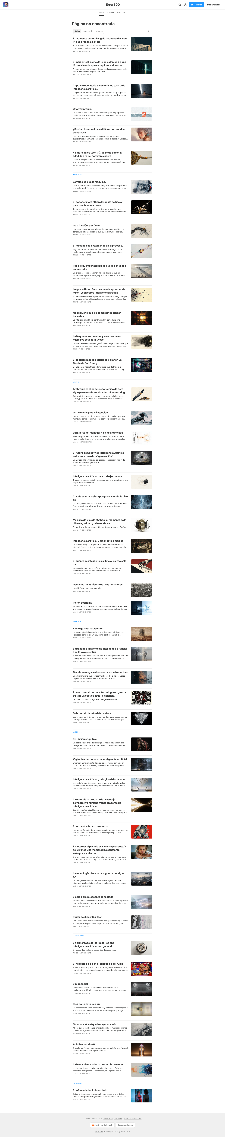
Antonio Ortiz (85, 51)
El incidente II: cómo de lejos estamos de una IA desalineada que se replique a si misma (99, 64)
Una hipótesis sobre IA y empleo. (88, 588)
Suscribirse (196, 4)
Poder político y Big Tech (87, 917)
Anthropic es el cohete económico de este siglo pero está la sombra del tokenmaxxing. (99, 391)
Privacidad (108, 1118)
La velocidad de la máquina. (89, 181)
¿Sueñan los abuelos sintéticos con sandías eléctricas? (99, 131)
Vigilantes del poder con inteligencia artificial (100, 759)
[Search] (179, 4)
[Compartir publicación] (185, 4)
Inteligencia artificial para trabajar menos (97, 476)
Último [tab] (77, 31)
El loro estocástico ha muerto (90, 826)
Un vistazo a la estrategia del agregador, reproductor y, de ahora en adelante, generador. (99, 461)
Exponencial (80, 983)
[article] (112, 46)
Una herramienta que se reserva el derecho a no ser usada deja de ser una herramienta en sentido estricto (99, 677)
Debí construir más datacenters (92, 713)
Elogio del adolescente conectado (93, 896)
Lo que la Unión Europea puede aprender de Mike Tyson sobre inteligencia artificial (99, 291)
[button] (102, 12)
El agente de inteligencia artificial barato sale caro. (99, 563)
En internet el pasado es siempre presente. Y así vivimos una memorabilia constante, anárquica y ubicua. (99, 850)
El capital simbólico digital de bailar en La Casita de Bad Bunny (97, 361)
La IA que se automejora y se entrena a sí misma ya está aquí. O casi (97, 338)
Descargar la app (125, 1125)
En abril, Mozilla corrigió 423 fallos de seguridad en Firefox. (99, 527)
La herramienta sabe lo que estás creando (98, 1064)
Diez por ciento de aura (87, 1004)
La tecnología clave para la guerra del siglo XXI (98, 875)
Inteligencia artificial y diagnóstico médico (98, 540)
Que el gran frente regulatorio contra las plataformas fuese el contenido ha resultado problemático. (100, 1049)
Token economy (82, 602)
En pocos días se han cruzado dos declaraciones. (94, 950)
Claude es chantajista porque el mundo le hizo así (100, 498)
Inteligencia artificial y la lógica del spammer (99, 779)
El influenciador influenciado (90, 1090)
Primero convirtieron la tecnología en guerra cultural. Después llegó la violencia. (99, 694)
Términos (118, 1118)
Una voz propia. (82, 109)
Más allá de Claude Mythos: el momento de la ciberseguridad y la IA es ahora (99, 521)
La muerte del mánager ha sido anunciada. (98, 432)
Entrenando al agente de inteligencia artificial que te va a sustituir (100, 650)
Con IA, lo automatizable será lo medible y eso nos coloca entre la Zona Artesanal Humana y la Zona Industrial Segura (100, 811)
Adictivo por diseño (84, 1044)
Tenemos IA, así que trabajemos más (95, 1024)
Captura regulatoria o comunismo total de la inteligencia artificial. (99, 87)
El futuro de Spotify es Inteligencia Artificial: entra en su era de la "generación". (99, 454)
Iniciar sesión (213, 4)
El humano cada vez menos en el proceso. (98, 245)
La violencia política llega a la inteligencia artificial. (95, 699)
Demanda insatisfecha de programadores (98, 584)
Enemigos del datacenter (88, 628)
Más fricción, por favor (86, 225)
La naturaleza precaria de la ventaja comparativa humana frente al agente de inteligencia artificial (97, 803)
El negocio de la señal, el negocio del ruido (98, 963)
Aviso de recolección (133, 1118)
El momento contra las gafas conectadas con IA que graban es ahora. (100, 40)
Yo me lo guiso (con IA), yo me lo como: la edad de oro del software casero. (97, 154)
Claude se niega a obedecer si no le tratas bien (100, 672)
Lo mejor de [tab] (88, 31)
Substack (99, 1131)
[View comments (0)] (93, 468)
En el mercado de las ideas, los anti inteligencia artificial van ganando (93, 944)
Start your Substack (103, 1125)
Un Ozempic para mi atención (90, 412)
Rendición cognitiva (85, 739)
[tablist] (88, 31)
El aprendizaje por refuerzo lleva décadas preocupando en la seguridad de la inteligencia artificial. (100, 70)
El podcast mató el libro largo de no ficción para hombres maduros (98, 204)
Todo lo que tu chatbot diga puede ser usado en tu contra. (99, 267)
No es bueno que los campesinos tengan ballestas (97, 314)
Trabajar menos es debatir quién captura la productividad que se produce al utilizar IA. (100, 481)
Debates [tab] (98, 31)
